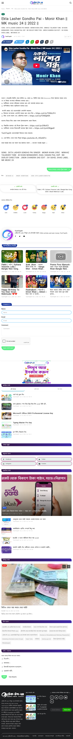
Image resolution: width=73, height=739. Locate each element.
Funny (34, 212)
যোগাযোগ (40, 736)
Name (3, 309)
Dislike (15, 212)
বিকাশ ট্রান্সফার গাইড (59, 639)
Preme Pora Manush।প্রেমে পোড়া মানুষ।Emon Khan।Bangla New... (60, 267)
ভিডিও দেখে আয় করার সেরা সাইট (14, 607)
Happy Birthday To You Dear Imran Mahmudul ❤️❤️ (10, 292)
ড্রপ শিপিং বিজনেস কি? (19, 432)
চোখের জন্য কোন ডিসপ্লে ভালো (57, 631)
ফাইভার (37, 639)
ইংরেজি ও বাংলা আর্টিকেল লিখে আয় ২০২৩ (26, 538)
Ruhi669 (3, 611)
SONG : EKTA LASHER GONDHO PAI (40, 176)
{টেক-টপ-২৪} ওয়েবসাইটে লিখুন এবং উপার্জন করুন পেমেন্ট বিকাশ (19, 635)
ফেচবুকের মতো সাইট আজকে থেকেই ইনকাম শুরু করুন (29, 519)
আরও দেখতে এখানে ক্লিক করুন (58, 169)
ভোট (4, 677)
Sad (53, 212)
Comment (4, 325)
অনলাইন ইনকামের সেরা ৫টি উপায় (18, 189)
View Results (13, 677)
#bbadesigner (6, 643)
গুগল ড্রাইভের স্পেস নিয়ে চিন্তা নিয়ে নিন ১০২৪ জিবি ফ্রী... (30, 404)
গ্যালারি (34, 736)
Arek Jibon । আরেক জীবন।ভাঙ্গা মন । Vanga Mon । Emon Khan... (35, 267)
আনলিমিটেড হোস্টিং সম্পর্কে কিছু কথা (24, 529)
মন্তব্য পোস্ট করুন (8, 348)
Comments (6, 304)
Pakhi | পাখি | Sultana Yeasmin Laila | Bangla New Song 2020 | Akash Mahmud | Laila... (55, 190)
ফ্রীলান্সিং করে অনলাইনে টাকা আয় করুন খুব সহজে (34, 631)
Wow (62, 212)
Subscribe (67, 710)
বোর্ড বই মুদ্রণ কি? (18, 395)
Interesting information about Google (12, 639)
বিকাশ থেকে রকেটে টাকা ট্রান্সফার (58, 627)
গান (12, 9)
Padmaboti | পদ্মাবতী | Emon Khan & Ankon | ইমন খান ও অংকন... (36, 292)
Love (25, 212)
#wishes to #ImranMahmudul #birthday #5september (54, 635)
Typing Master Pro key (22, 423)
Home (3, 9)
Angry (43, 212)
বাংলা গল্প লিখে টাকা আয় (40, 627)
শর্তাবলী (68, 736)
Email (3, 317)
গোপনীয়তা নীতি (60, 736)
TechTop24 (8, 36)
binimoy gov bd (46, 639)
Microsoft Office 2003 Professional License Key (33, 413)
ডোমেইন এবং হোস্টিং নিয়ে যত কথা (11, 627)
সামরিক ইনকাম (27, 627)
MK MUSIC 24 (9, 176)
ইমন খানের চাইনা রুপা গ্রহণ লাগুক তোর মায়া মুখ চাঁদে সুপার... (60, 292)
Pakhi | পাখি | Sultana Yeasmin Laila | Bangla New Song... (11, 267)
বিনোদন (8, 9)
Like (6, 212)
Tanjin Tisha (29, 639)
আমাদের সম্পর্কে (49, 736)
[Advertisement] (36, 89)
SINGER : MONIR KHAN (22, 176)
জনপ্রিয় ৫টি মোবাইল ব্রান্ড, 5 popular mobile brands (42, 707)
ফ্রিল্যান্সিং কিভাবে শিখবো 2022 (10, 631)
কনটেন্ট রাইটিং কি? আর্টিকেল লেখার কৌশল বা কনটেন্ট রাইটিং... (32, 547)
